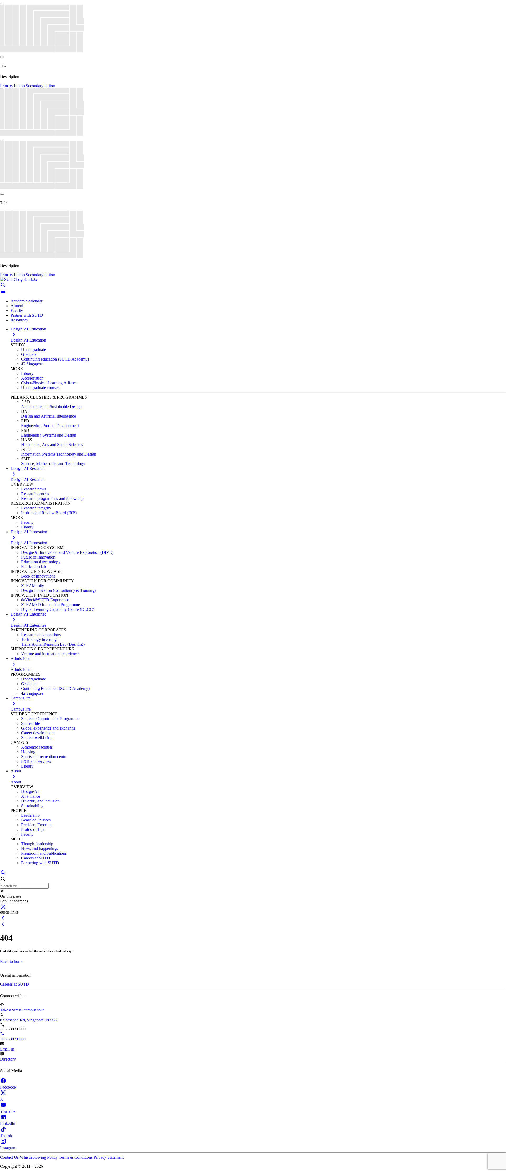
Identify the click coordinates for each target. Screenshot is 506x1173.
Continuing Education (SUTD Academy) (55, 688)
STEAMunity (32, 585)
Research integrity (36, 508)
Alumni (17, 306)
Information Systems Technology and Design (58, 454)
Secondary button (40, 85)
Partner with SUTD (27, 315)
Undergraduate (33, 349)
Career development (38, 733)
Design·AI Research (28, 479)
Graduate (28, 354)
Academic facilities (37, 747)
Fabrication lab (33, 566)
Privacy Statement (109, 1157)
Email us (7, 1049)
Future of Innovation (38, 557)
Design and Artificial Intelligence (48, 416)
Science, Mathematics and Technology (53, 463)
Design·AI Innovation (29, 543)
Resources (19, 320)
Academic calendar (26, 301)
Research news (33, 489)
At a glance (30, 796)
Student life (30, 723)
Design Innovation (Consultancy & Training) (58, 590)
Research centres (35, 493)
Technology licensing (39, 639)
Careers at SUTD (35, 858)
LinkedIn (7, 1123)
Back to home (11, 961)
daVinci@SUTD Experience (45, 600)
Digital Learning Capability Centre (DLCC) (57, 609)
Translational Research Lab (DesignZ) (53, 644)
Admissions (20, 669)
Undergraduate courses (40, 387)
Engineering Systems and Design (48, 435)
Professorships (33, 829)
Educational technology (40, 562)
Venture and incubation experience (50, 653)
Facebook (8, 1087)
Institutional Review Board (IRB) (49, 512)
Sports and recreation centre (44, 756)
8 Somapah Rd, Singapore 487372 (28, 1020)
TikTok (6, 1135)
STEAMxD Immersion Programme (50, 604)
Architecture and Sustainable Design (51, 406)
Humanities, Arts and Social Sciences (52, 444)
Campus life (21, 709)
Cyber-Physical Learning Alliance (49, 383)
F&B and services (36, 761)
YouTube (7, 1111)
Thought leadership (37, 843)
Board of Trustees (36, 820)
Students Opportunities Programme (50, 718)
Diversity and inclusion (40, 801)
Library (27, 373)
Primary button (13, 85)
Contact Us (10, 1157)
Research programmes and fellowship (52, 498)
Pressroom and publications (44, 853)
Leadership (30, 815)
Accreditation (32, 378)
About (16, 782)
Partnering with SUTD (40, 862)
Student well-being (36, 737)
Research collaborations (41, 634)
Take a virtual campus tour (22, 1010)
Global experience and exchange (48, 728)
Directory (8, 1059)
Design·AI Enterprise (28, 625)
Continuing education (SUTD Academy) (55, 359)
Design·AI (30, 791)
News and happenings (39, 848)
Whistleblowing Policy (39, 1157)
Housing (28, 752)
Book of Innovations (38, 576)
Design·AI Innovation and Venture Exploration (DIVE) (67, 552)
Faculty (17, 310)
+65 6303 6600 (13, 1039)
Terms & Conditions (76, 1157)
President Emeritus (36, 824)
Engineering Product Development (50, 425)
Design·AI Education (28, 340)
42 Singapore (32, 364)
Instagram (8, 1148)
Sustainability (32, 805)
